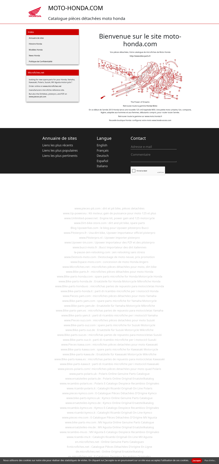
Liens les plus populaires (60, 150)
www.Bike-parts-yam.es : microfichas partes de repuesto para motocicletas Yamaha (109, 310)
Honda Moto (151, 106)
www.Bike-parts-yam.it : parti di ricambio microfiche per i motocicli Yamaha (109, 315)
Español (102, 161)
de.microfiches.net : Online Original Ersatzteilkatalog (109, 451)
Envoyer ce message (144, 183)
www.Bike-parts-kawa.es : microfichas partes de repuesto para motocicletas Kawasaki (109, 359)
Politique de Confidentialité (40, 61)
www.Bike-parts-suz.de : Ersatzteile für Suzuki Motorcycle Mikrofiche (109, 330)
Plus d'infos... (210, 460)
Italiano (102, 166)
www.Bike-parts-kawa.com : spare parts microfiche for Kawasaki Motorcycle (109, 349)
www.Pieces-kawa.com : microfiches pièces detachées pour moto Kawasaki (109, 344)
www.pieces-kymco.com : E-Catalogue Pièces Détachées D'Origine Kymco (109, 393)
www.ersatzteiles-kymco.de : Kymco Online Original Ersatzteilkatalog (109, 403)
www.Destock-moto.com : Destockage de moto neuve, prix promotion (109, 257)
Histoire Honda (35, 44)
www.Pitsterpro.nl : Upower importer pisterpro (109, 237)
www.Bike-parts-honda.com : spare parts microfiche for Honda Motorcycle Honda (109, 276)
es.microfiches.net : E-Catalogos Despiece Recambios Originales (109, 456)
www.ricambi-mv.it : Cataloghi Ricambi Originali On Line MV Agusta (109, 437)
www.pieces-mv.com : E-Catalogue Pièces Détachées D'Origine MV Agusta (109, 417)
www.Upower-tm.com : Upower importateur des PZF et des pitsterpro (109, 242)
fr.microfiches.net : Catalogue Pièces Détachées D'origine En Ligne (109, 447)
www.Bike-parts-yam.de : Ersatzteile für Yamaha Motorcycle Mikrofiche (109, 306)
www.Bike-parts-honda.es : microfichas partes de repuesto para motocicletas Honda (109, 286)
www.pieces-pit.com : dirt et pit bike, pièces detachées (109, 208)
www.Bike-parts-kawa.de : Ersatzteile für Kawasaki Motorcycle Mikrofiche (109, 354)
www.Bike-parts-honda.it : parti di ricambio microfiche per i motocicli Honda (109, 291)
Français (103, 150)
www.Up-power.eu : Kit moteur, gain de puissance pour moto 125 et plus (109, 213)
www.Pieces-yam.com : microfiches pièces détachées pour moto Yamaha (109, 296)
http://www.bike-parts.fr (140, 56)
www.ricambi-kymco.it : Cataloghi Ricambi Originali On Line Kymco (109, 412)
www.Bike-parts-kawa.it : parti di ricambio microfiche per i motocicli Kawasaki (109, 364)
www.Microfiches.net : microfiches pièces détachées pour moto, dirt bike (110, 267)
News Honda (34, 55)
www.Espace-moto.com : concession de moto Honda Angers (109, 262)
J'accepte (197, 460)
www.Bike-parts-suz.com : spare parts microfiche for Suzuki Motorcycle (109, 325)
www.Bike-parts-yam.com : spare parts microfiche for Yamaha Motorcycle (109, 301)
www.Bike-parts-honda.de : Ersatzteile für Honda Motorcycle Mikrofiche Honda (109, 281)
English (102, 145)
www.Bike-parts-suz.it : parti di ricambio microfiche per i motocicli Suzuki (109, 340)
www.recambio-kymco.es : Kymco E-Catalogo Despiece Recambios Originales (109, 408)
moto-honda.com (75, 8)
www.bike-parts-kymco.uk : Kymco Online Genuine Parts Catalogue (109, 398)
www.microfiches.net (52, 86)
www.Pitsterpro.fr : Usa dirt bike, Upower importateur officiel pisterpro (109, 233)
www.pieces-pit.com (37, 96)
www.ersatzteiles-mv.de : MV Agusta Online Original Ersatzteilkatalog (109, 427)
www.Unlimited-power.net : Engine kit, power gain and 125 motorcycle (109, 218)
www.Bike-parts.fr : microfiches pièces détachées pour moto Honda (109, 271)
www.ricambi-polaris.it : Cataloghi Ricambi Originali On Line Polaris (109, 388)
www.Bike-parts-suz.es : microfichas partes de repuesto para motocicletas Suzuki (109, 335)
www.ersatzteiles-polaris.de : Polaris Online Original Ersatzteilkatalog (109, 378)
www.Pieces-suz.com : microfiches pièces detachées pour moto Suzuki (109, 320)
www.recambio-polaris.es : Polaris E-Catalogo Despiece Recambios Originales (109, 383)
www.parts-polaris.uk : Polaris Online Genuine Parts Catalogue (109, 374)
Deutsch (103, 156)
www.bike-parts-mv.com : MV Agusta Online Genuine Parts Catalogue (109, 422)
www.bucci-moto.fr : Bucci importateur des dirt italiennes (109, 247)
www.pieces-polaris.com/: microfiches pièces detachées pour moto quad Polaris (109, 369)
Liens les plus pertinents (59, 156)
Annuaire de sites (36, 38)
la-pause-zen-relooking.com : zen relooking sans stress (109, 252)
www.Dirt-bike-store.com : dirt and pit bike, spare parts (109, 223)
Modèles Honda (36, 49)
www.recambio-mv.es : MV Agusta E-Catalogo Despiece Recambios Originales (109, 432)
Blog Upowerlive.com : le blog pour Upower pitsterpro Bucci (110, 228)
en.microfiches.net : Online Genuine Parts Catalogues (109, 442)
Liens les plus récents (57, 145)
